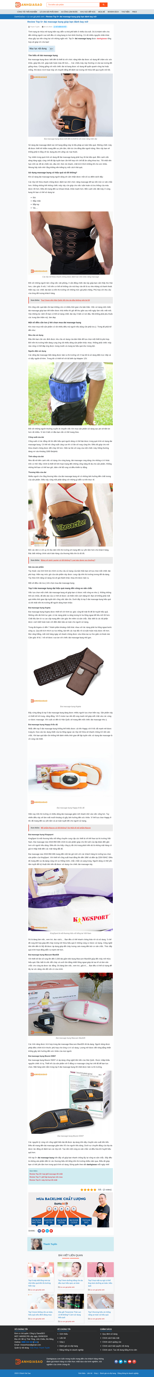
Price (134, 12)
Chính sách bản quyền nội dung (115, 1346)
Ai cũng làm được (69, 12)
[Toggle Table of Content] (50, 49)
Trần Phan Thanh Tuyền (40, 1348)
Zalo (36, 1342)
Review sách (113, 12)
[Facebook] (116, 1362)
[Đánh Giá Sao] (28, 4)
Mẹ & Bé (101, 12)
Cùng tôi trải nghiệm (27, 12)
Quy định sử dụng (109, 1334)
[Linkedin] (125, 1362)
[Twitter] (121, 1362)
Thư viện (125, 12)
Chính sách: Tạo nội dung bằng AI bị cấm (119, 1350)
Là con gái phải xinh (49, 12)
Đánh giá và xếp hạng (69, 1346)
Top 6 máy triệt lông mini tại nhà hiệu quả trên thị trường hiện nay (39, 1283)
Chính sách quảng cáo (111, 1342)
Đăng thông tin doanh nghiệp (71, 1350)
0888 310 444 (27, 1342)
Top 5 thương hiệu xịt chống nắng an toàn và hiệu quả (99, 1313)
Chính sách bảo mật (110, 1338)
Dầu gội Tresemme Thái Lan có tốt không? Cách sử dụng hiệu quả (69, 1314)
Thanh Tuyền (35, 27)
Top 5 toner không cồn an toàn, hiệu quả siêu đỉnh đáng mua (40, 1313)
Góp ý (62, 1342)
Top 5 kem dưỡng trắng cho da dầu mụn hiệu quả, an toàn (70, 1281)
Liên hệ (63, 1338)
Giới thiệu (64, 1334)
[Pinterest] (134, 1362)
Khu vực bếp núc (87, 12)
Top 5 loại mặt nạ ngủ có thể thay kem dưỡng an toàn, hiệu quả (100, 1283)
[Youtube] (130, 1362)
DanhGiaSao (19, 17)
